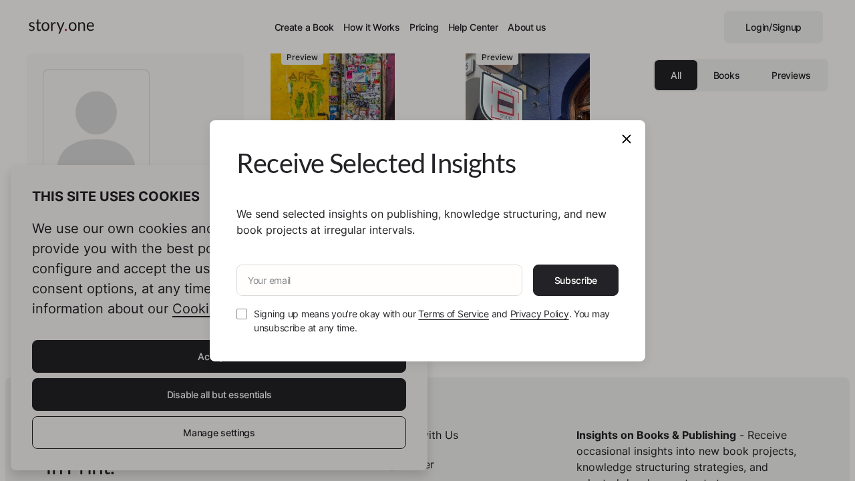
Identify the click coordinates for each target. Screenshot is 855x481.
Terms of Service (453, 313)
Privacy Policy (539, 313)
